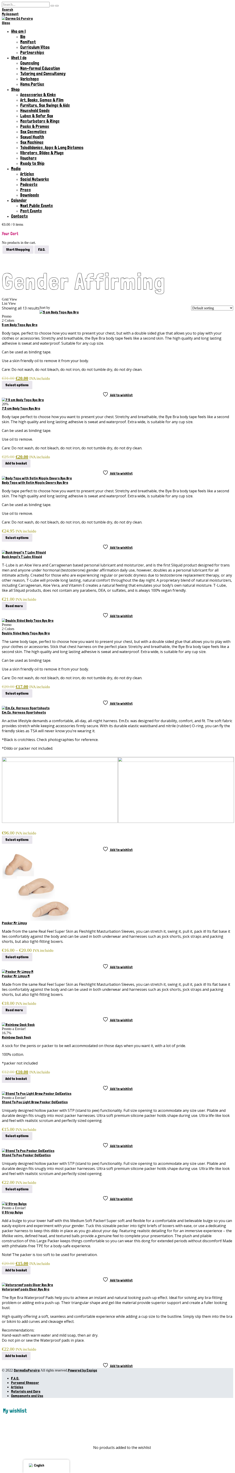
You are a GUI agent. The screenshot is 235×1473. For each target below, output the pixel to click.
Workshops (29, 79)
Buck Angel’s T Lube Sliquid (22, 557)
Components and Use (27, 1396)
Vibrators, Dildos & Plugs (42, 152)
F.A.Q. (15, 1378)
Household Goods (35, 110)
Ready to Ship (32, 163)
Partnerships (32, 52)
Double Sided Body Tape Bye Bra (26, 633)
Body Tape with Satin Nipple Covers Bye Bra (35, 482)
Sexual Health (32, 137)
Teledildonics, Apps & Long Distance (51, 147)
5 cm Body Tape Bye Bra (19, 325)
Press (25, 189)
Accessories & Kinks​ (38, 94)
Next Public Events (36, 205)
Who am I (18, 31)
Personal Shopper (25, 1382)
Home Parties (32, 84)
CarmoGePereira (27, 1370)
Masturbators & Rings (40, 121)
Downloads (29, 195)
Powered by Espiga (82, 1370)
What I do (18, 57)
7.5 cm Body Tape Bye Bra (21, 408)
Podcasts (29, 184)
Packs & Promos (34, 126)
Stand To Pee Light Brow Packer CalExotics (35, 1102)
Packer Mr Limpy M (16, 976)
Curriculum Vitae (35, 47)
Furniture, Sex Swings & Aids (45, 105)
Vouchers (28, 158)
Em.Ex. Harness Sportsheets (24, 712)
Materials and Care (25, 1391)
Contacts (19, 216)
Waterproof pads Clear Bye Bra (25, 1289)
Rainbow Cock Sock (16, 1037)
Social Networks (34, 179)
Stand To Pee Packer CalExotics (26, 1155)
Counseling (29, 63)
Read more (14, 606)
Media (16, 168)
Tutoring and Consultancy (43, 73)
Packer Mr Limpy (14, 923)
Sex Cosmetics (33, 131)
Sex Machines (32, 142)
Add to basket (16, 463)
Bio (22, 36)
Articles (27, 174)
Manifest (28, 42)
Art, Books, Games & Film (42, 100)
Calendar (19, 200)
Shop (15, 89)
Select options (17, 385)
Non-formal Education (40, 68)
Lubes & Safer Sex (36, 115)
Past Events (31, 211)
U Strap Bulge (12, 1212)
